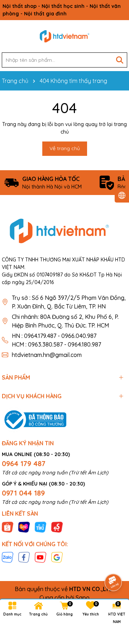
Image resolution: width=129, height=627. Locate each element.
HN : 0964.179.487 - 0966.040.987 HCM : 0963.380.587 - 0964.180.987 (56, 340)
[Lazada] (24, 526)
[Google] (57, 557)
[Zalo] (7, 557)
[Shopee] (7, 526)
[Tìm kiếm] (119, 60)
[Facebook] (24, 557)
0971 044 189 (23, 492)
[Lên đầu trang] (113, 562)
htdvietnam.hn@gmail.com (47, 354)
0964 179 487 (24, 463)
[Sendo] (57, 526)
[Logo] (64, 36)
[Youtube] (40, 557)
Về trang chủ (64, 148)
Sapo (83, 597)
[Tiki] (40, 526)
